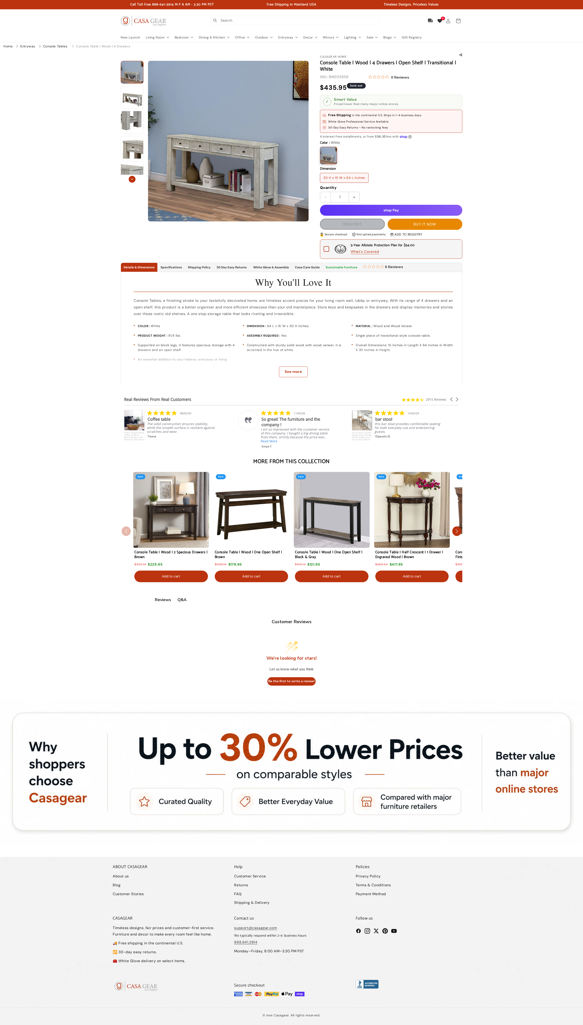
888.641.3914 (245, 942)
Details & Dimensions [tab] (139, 267)
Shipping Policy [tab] (199, 267)
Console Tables (55, 46)
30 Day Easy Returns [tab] (232, 267)
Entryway (28, 46)
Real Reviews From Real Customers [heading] (157, 399)
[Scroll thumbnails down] (132, 179)
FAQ (237, 894)
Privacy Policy (368, 876)
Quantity (328, 187)
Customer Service (250, 876)
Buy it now (425, 224)
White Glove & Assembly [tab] (271, 267)
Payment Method (371, 894)
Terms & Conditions (373, 885)
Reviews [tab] (163, 599)
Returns (241, 885)
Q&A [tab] (182, 599)
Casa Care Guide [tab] (307, 267)
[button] (458, 21)
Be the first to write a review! (291, 681)
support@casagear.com (255, 927)
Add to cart (171, 576)
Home (8, 46)
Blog (116, 885)
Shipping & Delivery (251, 902)
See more (293, 371)
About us (121, 876)
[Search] (215, 20)
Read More (155, 441)
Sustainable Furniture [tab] (341, 267)
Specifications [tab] (171, 267)
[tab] (383, 267)
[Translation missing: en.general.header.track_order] (430, 20)
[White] (328, 155)
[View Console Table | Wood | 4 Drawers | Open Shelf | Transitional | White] (132, 72)
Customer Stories (128, 894)
